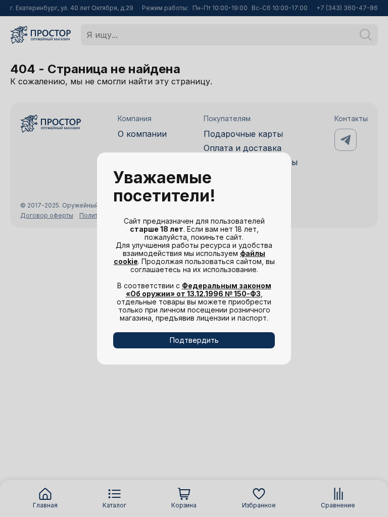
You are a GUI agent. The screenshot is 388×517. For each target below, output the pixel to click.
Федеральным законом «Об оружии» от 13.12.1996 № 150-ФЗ (198, 289)
